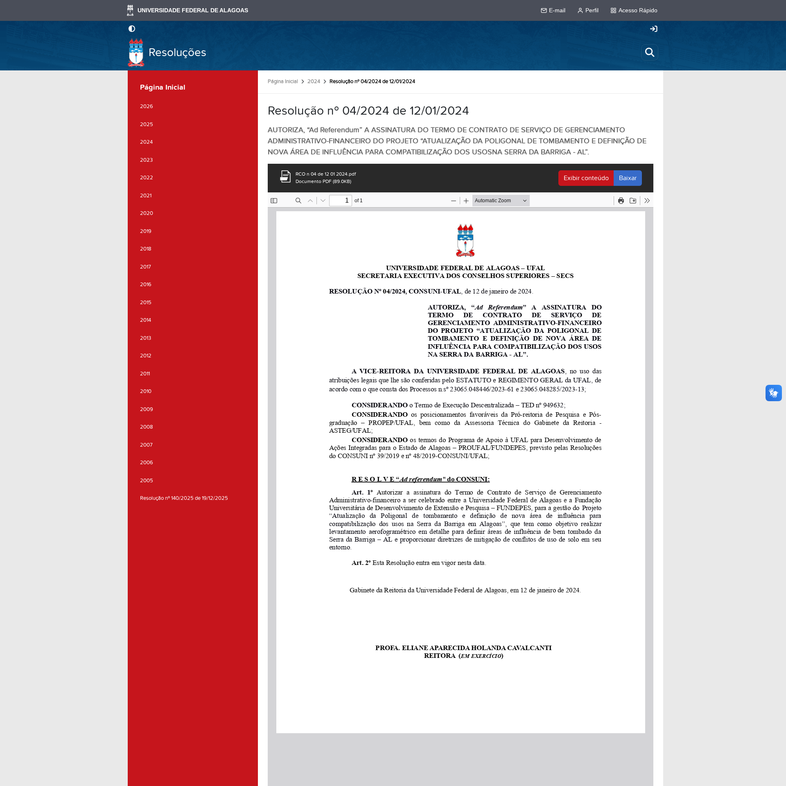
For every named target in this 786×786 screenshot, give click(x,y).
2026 (146, 106)
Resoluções (177, 52)
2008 (146, 427)
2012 (145, 355)
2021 (145, 195)
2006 (146, 462)
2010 (145, 391)
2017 (145, 267)
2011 (145, 373)
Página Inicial (283, 81)
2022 (146, 177)
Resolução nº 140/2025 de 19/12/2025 (184, 498)
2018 (145, 249)
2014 (145, 320)
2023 (146, 160)
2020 (146, 213)
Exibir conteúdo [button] (586, 178)
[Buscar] (649, 52)
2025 (146, 124)
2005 (146, 480)
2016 (145, 284)
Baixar (628, 178)
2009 (146, 409)
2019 (145, 231)
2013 (145, 338)
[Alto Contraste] (132, 29)
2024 (313, 81)
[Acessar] (653, 29)
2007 (146, 445)
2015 (145, 302)
